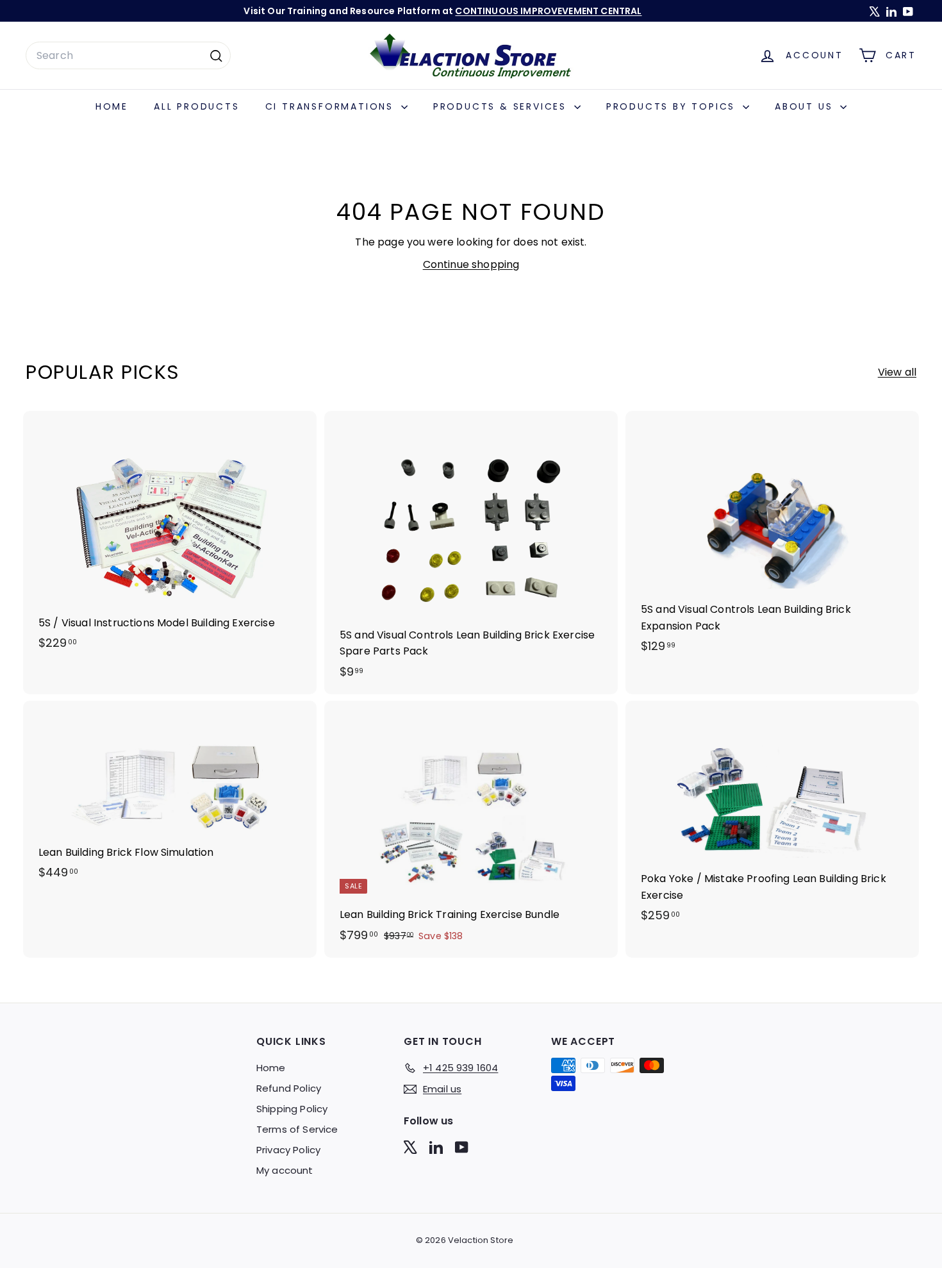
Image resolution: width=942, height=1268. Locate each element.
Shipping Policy (291, 1108)
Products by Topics (673, 106)
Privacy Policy (288, 1149)
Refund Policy (288, 1088)
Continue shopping (471, 264)
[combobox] (128, 56)
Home (111, 106)
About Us (806, 106)
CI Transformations (331, 106)
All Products (197, 106)
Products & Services (502, 106)
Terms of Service (297, 1129)
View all (897, 372)
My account (284, 1170)
